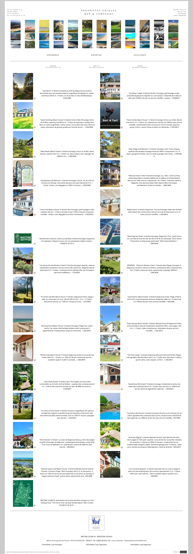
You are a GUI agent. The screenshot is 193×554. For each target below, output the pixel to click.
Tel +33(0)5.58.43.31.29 (101, 540)
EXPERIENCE (53, 55)
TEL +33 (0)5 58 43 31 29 (16, 15)
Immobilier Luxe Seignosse (141, 544)
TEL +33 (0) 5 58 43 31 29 (53, 67)
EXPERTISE (96, 55)
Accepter (183, 552)
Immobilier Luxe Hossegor (52, 544)
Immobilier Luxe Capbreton (96, 544)
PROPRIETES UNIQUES (99, 10)
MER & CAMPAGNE (99, 14)
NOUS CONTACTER (180, 15)
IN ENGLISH (182, 13)
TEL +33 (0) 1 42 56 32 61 (96, 67)
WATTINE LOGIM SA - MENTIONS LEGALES (96, 536)
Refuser (176, 552)
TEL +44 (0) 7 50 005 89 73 (140, 67)
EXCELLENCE (140, 55)
